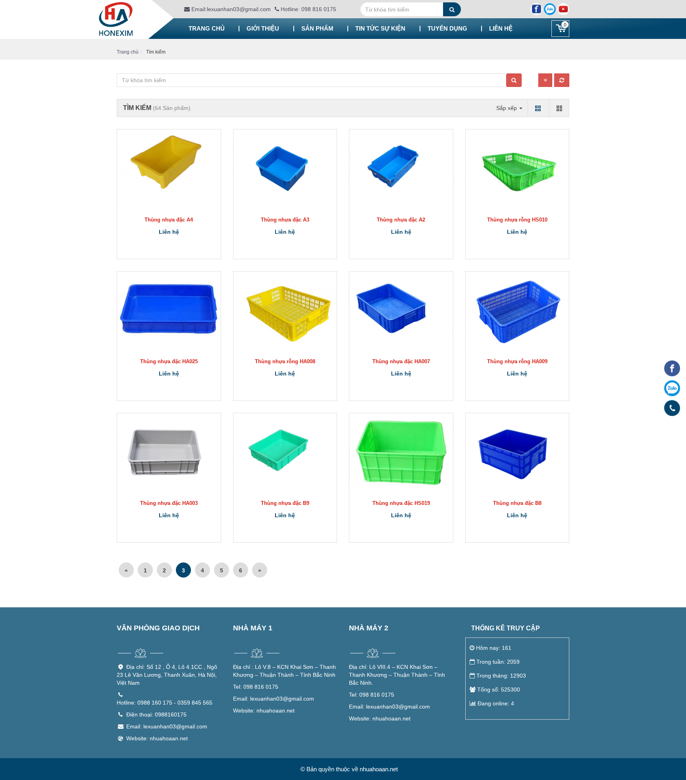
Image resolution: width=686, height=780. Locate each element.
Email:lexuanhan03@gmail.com (230, 9)
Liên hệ (501, 28)
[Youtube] (563, 9)
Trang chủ (207, 28)
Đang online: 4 (496, 703)
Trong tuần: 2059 (498, 662)
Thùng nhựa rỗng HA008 (285, 361)
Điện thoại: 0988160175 (156, 714)
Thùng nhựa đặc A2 (401, 220)
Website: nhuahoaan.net (157, 738)
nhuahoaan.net (264, 710)
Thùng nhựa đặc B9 (285, 503)
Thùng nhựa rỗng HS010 (517, 220)
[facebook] (672, 368)
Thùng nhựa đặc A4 (169, 220)
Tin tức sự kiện (380, 28)
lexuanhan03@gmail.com (273, 698)
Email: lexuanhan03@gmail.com (166, 726)
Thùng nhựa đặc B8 (517, 503)
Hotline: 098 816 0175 (307, 9)
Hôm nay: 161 (493, 648)
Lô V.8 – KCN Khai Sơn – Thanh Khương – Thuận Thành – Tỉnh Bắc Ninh (284, 671)
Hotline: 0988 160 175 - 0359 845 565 (164, 702)
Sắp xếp (507, 108)
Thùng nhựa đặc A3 (285, 220)
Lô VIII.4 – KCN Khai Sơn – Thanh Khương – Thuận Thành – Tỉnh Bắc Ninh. (397, 675)
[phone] (672, 408)
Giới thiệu (263, 28)
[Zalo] (550, 9)
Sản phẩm (317, 28)
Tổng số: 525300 (498, 689)
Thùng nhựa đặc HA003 (169, 503)
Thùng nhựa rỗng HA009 (517, 361)
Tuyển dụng (447, 28)
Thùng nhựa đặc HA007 (401, 361)
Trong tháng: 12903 (501, 675)
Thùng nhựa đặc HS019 (401, 503)
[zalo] (672, 388)
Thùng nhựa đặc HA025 (169, 361)
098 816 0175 (255, 687)
